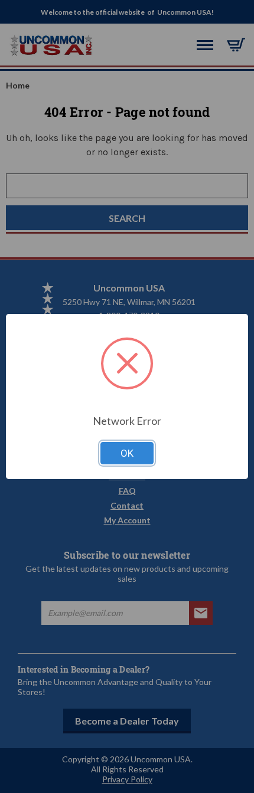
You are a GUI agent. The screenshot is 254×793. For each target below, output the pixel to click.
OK (127, 453)
